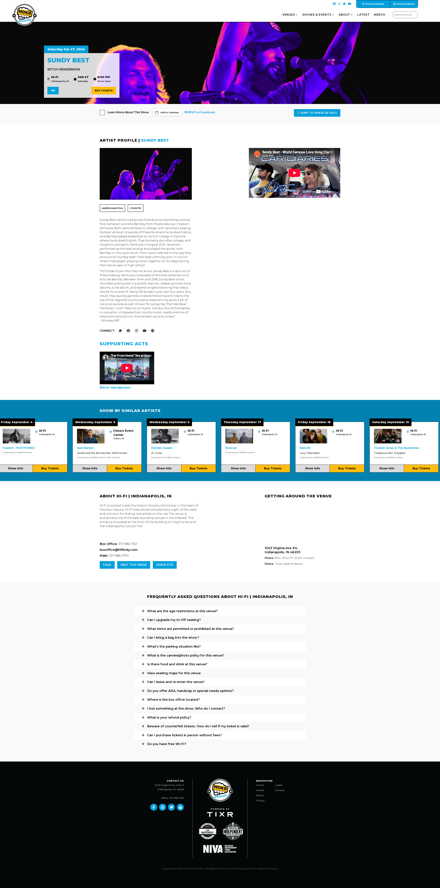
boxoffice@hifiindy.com (119, 550)
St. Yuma (117, 453)
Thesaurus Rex (343, 453)
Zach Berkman (418, 453)
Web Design (238, 868)
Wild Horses (80, 453)
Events (260, 790)
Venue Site (164, 564)
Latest (363, 14)
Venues (288, 14)
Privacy (260, 800)
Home (260, 785)
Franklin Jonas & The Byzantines (357, 448)
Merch (379, 14)
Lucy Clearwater (270, 453)
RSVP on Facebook (201, 112)
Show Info (50, 468)
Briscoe (191, 448)
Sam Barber (45, 448)
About (344, 14)
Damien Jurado (122, 448)
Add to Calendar (170, 112)
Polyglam (360, 453)
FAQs (107, 564)
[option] (67, 447)
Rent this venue (134, 564)
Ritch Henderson (63, 69)
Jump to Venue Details (318, 112)
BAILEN (265, 448)
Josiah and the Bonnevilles (54, 453)
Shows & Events (316, 14)
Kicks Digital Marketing (264, 868)
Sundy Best (155, 140)
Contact (279, 790)
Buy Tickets (104, 90)
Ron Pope (415, 448)
